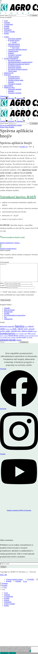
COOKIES (30, 579)
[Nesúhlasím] (17, 653)
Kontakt (6, 28)
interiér (26, 326)
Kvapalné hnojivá (13, 40)
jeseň (11, 329)
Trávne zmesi (12, 71)
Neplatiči (18, 581)
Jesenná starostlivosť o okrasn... (10, 243)
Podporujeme (8, 312)
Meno (2, 283)
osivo (1, 337)
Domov (2, 127)
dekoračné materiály (7, 326)
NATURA (7, 75)
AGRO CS (23, 147)
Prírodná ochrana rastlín (15, 80)
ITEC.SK (3, 575)
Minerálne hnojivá (14, 44)
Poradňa (6, 26)
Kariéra (6, 33)
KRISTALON (8, 73)
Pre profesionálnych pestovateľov (15, 315)
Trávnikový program (14, 55)
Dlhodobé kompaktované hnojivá (18, 64)
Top (5, 317)
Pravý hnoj (15, 48)
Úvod (6, 21)
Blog (6, 127)
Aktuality (7, 22)
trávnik (12, 339)
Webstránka (3, 287)
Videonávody (4, 96)
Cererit (14, 42)
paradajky (13, 337)
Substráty (11, 53)
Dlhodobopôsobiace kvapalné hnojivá (20, 62)
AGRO (6, 37)
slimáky (31, 337)
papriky (9, 337)
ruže (27, 337)
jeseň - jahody (17, 329)
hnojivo (19, 326)
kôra (29, 333)
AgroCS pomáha (9, 31)
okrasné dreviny (13, 335)
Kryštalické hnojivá (14, 66)
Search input (4, 15)
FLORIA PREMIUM (11, 58)
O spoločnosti (8, 24)
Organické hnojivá (14, 46)
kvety (17, 333)
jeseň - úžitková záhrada (25, 331)
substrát (4, 339)
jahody (7, 329)
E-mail (2, 285)
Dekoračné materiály (14, 38)
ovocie (5, 337)
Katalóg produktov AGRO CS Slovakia (19, 510)
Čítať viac (12, 653)
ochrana (6, 335)
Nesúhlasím (4, 653)
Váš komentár (4, 262)
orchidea (21, 335)
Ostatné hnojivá (13, 51)
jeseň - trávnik (11, 331)
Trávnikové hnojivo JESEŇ (18, 197)
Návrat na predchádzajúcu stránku (11, 125)
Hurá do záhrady (9, 310)
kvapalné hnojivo (7, 333)
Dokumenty (8, 30)
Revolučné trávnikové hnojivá (17, 69)
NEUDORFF (8, 85)
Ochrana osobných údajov (14, 579)
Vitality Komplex (13, 57)
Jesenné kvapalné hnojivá (8, 248)
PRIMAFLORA (9, 87)
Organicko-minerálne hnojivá (17, 49)
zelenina (18, 340)
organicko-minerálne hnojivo (31, 335)
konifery (35, 331)
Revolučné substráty (14, 60)
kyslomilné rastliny (23, 333)
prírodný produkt (21, 337)
